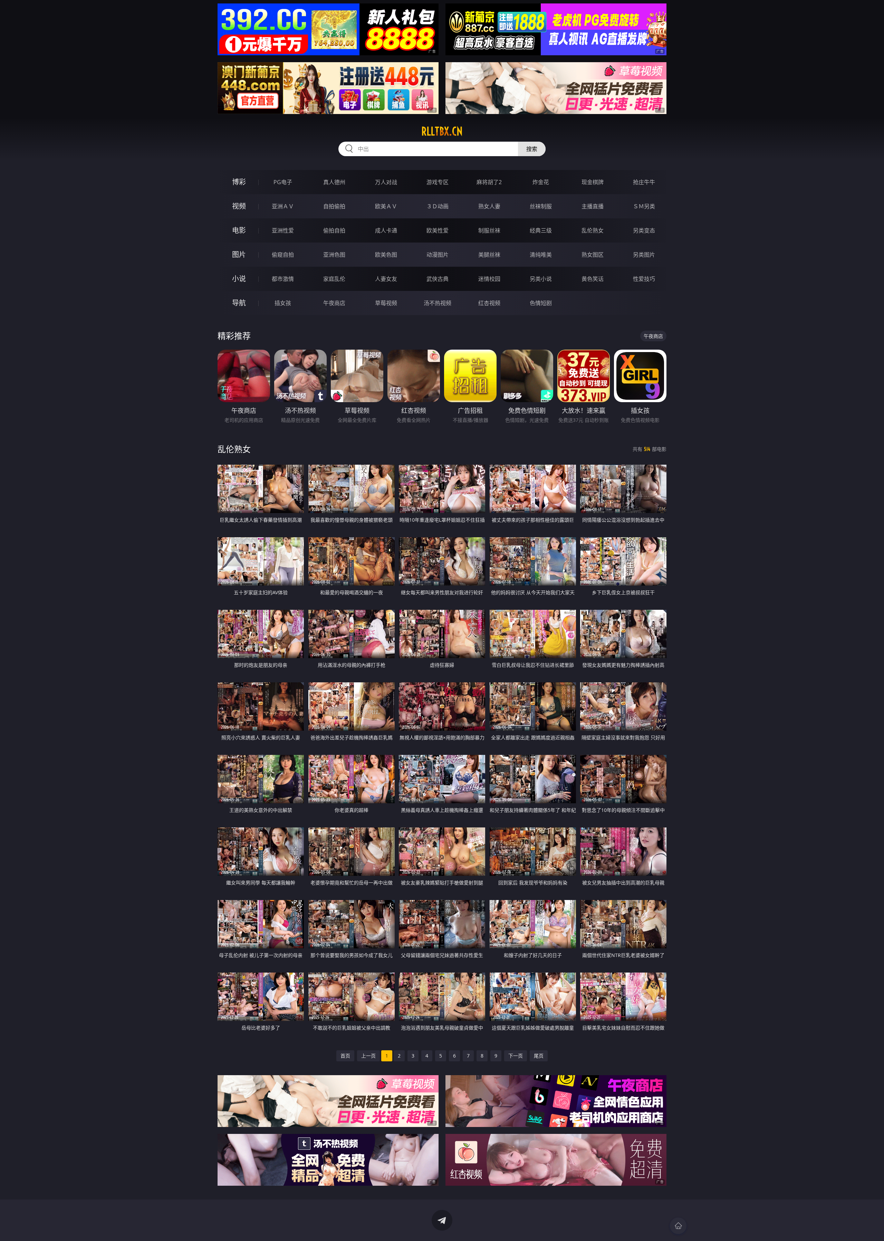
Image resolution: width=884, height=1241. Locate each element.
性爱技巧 (644, 279)
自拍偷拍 (334, 206)
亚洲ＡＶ (283, 206)
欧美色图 (386, 254)
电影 (239, 230)
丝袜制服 (541, 206)
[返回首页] (678, 1226)
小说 (239, 278)
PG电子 (282, 182)
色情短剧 (541, 303)
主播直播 (593, 206)
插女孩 (283, 303)
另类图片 (644, 254)
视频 (239, 206)
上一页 (368, 1055)
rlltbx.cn (442, 131)
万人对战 (386, 182)
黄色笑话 (593, 279)
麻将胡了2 (489, 182)
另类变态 (644, 230)
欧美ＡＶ (386, 206)
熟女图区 (593, 254)
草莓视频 (386, 303)
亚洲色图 (334, 254)
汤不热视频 (437, 303)
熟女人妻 (489, 206)
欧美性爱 (437, 230)
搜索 (531, 149)
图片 (239, 254)
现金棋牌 (593, 182)
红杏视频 (489, 303)
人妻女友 (386, 279)
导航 (239, 302)
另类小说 (541, 279)
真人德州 (334, 182)
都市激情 (283, 279)
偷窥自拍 (283, 254)
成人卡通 (386, 230)
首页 (345, 1055)
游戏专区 (437, 182)
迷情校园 (489, 279)
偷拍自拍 (334, 230)
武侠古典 (437, 279)
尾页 (539, 1055)
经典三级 (541, 230)
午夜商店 (334, 303)
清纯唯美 (541, 254)
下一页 (515, 1055)
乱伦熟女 (593, 230)
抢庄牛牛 (644, 182)
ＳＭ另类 (644, 206)
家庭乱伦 (334, 279)
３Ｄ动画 (437, 206)
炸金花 (540, 182)
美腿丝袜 (489, 254)
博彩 (239, 182)
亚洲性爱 (283, 230)
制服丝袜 (489, 230)
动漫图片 (437, 254)
